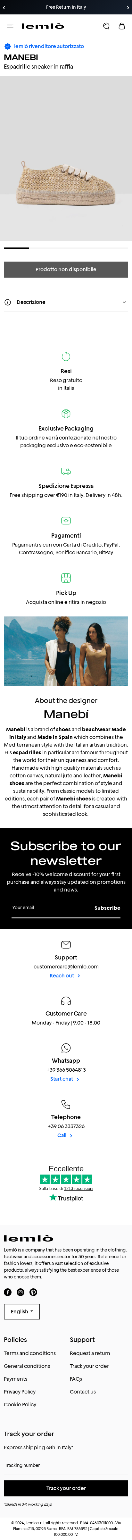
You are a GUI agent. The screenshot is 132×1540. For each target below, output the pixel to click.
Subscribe (107, 908)
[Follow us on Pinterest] (33, 1292)
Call (62, 1135)
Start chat (62, 1079)
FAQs (76, 1379)
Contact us (83, 1392)
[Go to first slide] (128, 8)
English (20, 1312)
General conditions (27, 1366)
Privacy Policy (20, 1392)
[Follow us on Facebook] (8, 1292)
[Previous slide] (4, 8)
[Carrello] (121, 26)
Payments (15, 1379)
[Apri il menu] (10, 26)
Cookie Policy (20, 1405)
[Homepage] (43, 26)
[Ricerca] (106, 26)
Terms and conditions (30, 1353)
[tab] (16, 248)
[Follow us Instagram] (20, 1292)
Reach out (62, 976)
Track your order (89, 1366)
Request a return (90, 1353)
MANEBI (21, 57)
